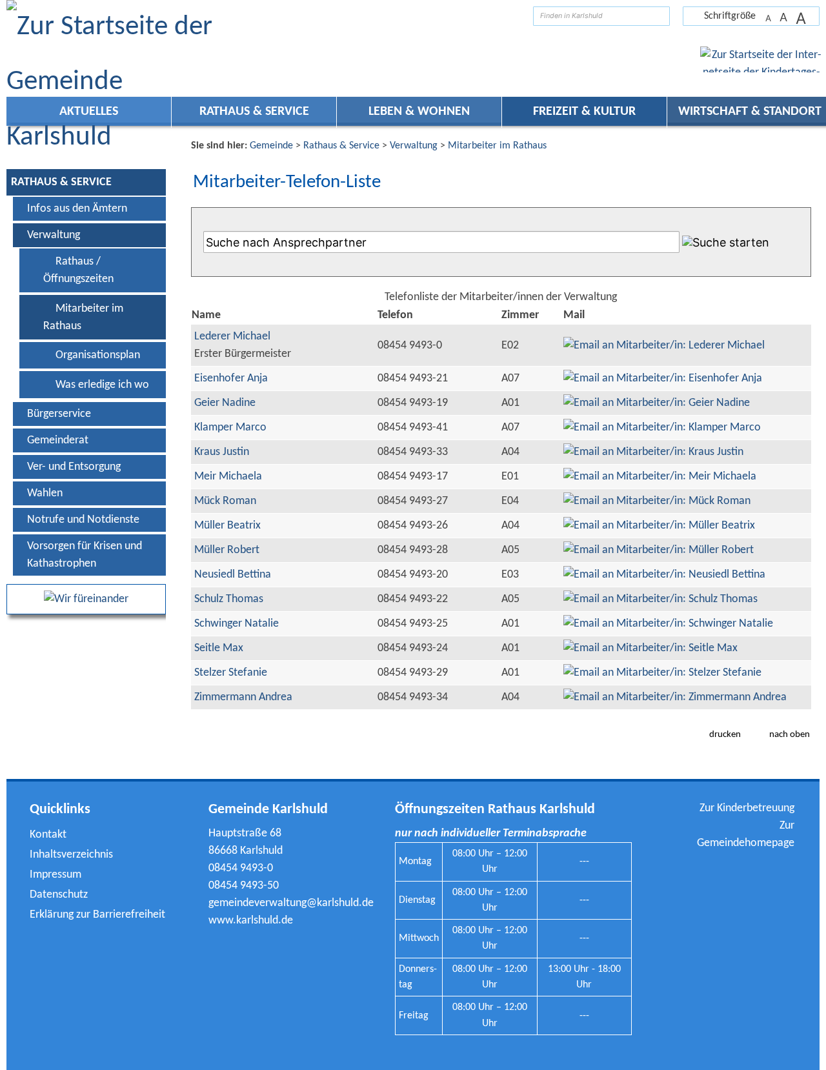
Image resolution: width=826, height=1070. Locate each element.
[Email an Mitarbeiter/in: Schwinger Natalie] (668, 624)
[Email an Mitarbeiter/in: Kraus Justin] (653, 452)
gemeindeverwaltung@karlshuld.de (291, 903)
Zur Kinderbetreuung (747, 808)
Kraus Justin (221, 452)
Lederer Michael (232, 336)
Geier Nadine (225, 403)
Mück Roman (225, 501)
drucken (725, 735)
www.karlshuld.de (250, 920)
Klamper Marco (230, 427)
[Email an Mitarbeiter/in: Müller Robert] (658, 550)
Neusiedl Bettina (232, 575)
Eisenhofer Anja (231, 378)
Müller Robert (226, 550)
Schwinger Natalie (236, 624)
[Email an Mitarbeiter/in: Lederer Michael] (664, 345)
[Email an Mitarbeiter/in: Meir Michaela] (659, 476)
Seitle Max (218, 648)
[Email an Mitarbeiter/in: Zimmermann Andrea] (675, 697)
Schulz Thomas (228, 599)
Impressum (55, 875)
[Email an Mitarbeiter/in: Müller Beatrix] (659, 526)
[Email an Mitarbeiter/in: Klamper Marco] (662, 427)
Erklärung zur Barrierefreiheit (97, 915)
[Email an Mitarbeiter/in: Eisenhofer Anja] (662, 378)
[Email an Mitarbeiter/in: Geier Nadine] (656, 403)
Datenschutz (59, 895)
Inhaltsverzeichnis (71, 855)
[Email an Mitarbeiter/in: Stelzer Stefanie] (662, 673)
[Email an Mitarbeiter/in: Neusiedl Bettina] (664, 575)
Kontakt (48, 835)
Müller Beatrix (227, 526)
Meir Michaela (228, 476)
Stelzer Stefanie (230, 673)
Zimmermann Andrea (243, 697)
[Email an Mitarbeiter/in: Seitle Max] (650, 648)
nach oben (789, 735)
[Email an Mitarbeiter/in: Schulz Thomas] (660, 599)
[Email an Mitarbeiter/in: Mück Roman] (656, 501)
